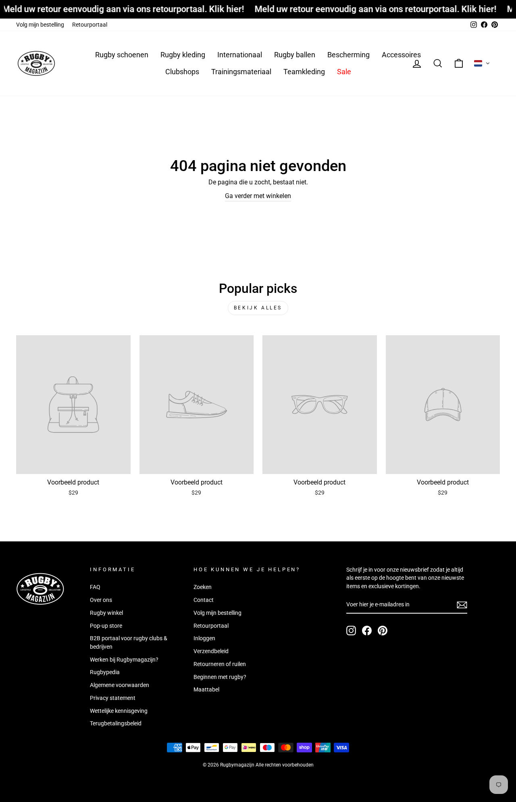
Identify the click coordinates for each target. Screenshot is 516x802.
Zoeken (203, 587)
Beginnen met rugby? (220, 677)
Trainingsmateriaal (241, 71)
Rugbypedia (105, 672)
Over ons (101, 600)
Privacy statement (112, 698)
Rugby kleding (182, 54)
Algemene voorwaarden (119, 685)
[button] (482, 63)
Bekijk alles (258, 308)
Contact (204, 600)
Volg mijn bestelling (40, 24)
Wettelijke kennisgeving (119, 711)
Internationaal (239, 54)
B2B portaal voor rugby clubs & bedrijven (128, 642)
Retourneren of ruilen (220, 664)
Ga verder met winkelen (258, 196)
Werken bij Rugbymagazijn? (124, 659)
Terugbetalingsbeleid (115, 723)
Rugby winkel (106, 613)
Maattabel (206, 689)
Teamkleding (304, 71)
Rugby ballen (294, 54)
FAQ (95, 587)
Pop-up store (106, 625)
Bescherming (348, 54)
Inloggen (204, 638)
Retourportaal (89, 24)
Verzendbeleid (211, 651)
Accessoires (401, 54)
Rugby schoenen (121, 54)
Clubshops (182, 71)
